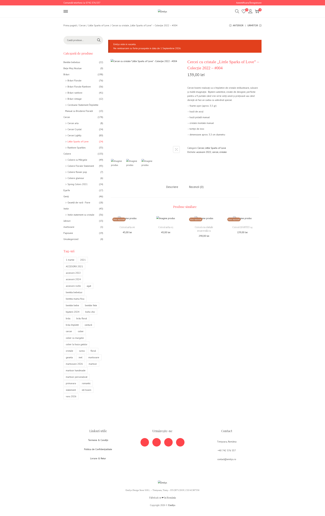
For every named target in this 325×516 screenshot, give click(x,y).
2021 (83, 259)
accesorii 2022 (203, 152)
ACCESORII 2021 (74, 266)
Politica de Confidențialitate (98, 449)
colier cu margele (75, 337)
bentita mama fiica (75, 298)
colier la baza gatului (76, 344)
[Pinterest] (180, 442)
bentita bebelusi (74, 292)
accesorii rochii (73, 285)
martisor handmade (75, 370)
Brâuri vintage (75, 98)
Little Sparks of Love (98, 25)
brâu (68, 318)
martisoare (68, 226)
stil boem (86, 389)
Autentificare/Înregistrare (249, 2)
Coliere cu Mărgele (77, 159)
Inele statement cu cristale (81, 214)
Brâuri (66, 74)
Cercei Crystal (75, 129)
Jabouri (67, 220)
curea (82, 350)
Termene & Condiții (98, 440)
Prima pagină (70, 25)
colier (81, 331)
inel (80, 357)
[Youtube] (156, 442)
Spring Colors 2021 (78, 184)
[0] (244, 11)
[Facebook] (144, 442)
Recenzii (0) (196, 187)
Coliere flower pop (77, 172)
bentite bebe (72, 305)
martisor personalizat (76, 376)
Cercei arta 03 (165, 227)
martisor (93, 363)
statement (71, 389)
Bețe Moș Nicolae (72, 68)
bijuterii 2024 (72, 311)
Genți (66, 196)
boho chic (90, 311)
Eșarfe (66, 190)
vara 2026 (71, 396)
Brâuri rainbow (75, 92)
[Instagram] (168, 442)
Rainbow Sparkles (77, 147)
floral (93, 350)
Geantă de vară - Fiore (79, 202)
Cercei (82, 25)
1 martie (70, 259)
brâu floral (81, 318)
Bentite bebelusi (71, 62)
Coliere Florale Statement (81, 165)
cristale (223, 152)
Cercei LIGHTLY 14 (242, 227)
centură (88, 324)
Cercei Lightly (74, 135)
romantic (86, 383)
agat (89, 285)
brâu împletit (72, 324)
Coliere (67, 153)
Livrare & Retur (98, 458)
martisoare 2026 (74, 363)
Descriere (172, 187)
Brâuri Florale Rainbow (79, 86)
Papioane (68, 233)
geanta (69, 357)
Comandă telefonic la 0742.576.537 (81, 2)
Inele (66, 208)
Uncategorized (70, 239)
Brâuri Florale (74, 80)
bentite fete (91, 305)
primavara (71, 383)
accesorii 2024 (73, 279)
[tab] (172, 187)
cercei (215, 152)
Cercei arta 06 (127, 227)
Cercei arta (73, 123)
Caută (99, 40)
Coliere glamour (76, 178)
